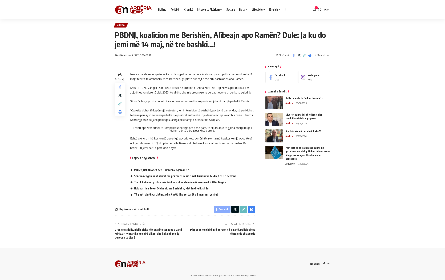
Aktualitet (290, 163)
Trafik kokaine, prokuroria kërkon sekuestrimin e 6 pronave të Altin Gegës (180, 182)
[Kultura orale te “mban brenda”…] (274, 102)
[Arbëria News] (133, 9)
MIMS (253, 275)
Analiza (289, 103)
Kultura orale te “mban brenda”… (304, 98)
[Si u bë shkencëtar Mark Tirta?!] (274, 135)
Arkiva (121, 25)
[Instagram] (314, 77)
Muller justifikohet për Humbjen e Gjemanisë (161, 170)
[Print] (309, 55)
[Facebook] (281, 77)
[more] (285, 9)
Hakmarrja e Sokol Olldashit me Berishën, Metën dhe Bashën (171, 188)
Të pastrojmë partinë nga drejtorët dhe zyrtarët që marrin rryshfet (176, 194)
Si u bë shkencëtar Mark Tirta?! (303, 131)
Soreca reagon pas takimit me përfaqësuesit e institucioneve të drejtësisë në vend (185, 176)
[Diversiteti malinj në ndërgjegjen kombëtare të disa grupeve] (274, 119)
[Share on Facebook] (293, 55)
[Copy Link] (304, 55)
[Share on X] (299, 55)
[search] (320, 9)
